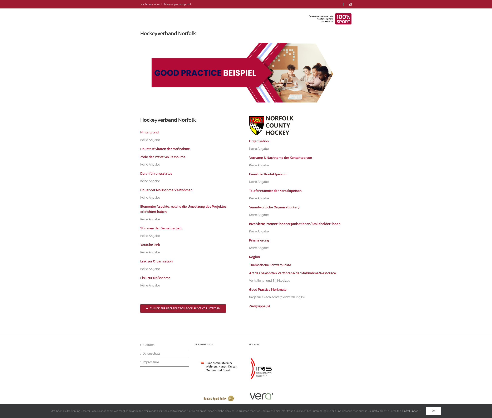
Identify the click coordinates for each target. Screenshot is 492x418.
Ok (433, 411)
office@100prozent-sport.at (177, 4)
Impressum (151, 362)
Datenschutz (151, 353)
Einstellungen (410, 411)
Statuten (149, 345)
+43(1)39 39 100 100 (150, 4)
